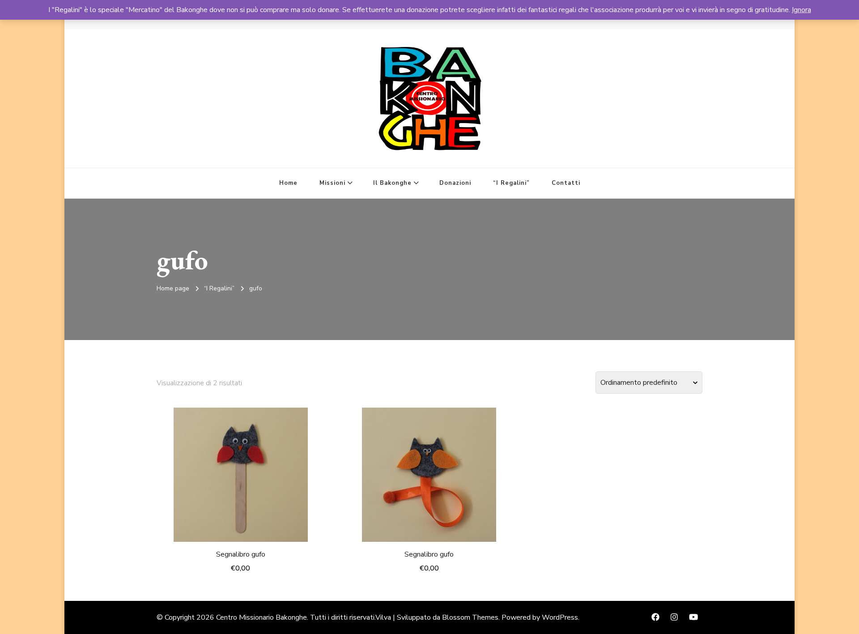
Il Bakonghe (392, 183)
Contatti (566, 183)
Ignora (801, 10)
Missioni (332, 183)
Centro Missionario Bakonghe (261, 617)
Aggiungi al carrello (240, 472)
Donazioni (455, 183)
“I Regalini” (511, 183)
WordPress (560, 617)
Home (288, 183)
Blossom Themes (470, 617)
